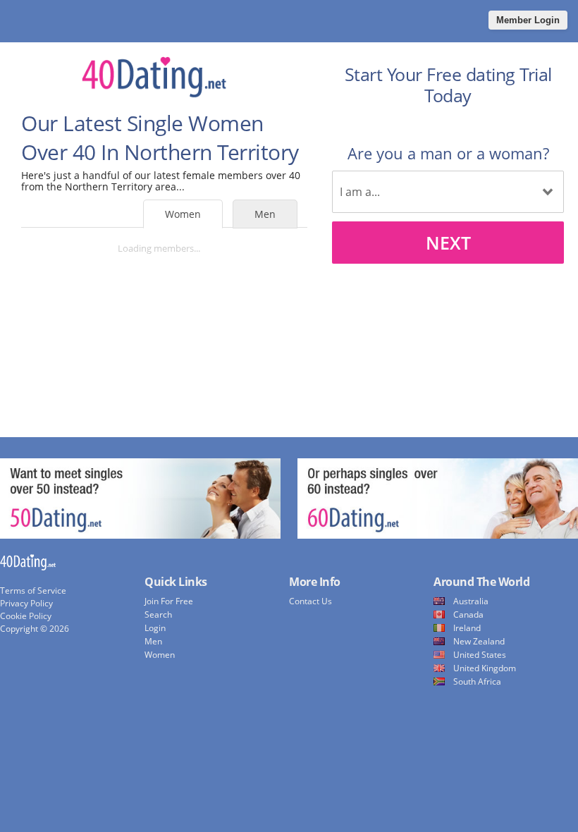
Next (448, 243)
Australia (470, 601)
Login (155, 628)
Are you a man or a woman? (448, 153)
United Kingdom (484, 668)
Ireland (467, 628)
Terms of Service (33, 591)
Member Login (528, 20)
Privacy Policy (26, 603)
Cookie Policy (25, 616)
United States (479, 655)
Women (183, 214)
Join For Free (168, 601)
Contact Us (310, 601)
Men (265, 214)
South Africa (477, 681)
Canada (468, 614)
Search (158, 614)
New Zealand (479, 641)
